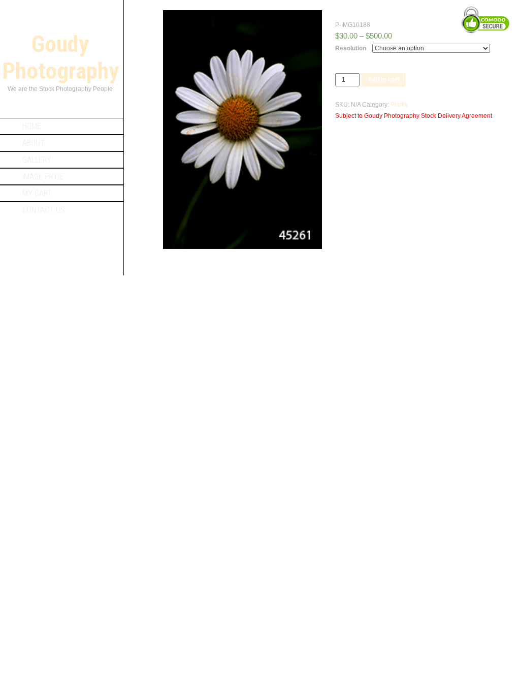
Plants (399, 104)
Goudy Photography (60, 57)
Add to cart (384, 79)
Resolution (350, 48)
